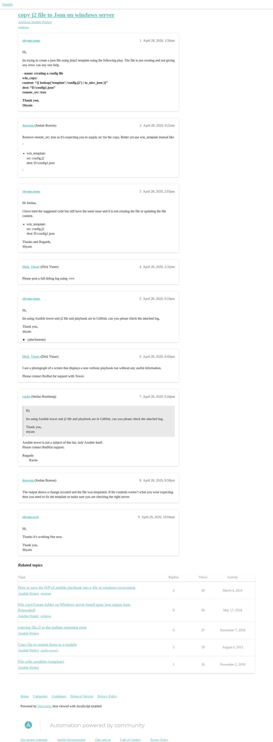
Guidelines (59, 696)
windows (23, 27)
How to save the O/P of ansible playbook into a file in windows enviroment (76, 587)
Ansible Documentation (71, 739)
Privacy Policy (107, 696)
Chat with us (102, 739)
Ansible (7, 4)
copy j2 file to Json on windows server (66, 14)
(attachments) (36, 339)
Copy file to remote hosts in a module (47, 644)
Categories (40, 696)
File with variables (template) (41, 661)
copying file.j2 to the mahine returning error (52, 627)
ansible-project (49, 650)
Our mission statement (33, 739)
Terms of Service (81, 696)
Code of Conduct (130, 739)
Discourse (44, 706)
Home (24, 696)
